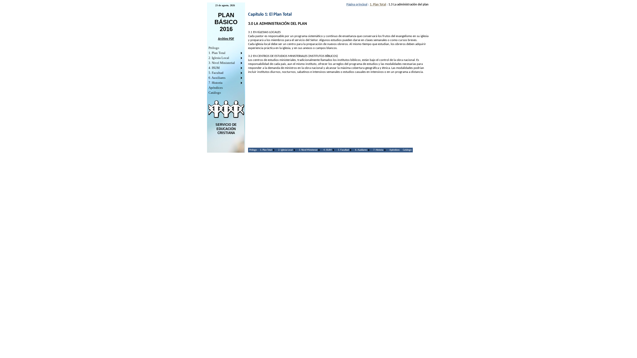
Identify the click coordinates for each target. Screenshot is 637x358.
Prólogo (214, 48)
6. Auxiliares (217, 78)
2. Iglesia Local (219, 58)
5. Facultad (216, 73)
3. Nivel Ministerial (222, 63)
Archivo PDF (226, 39)
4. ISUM (214, 68)
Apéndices (216, 88)
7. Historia (215, 83)
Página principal (356, 4)
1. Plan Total (217, 53)
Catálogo (215, 92)
